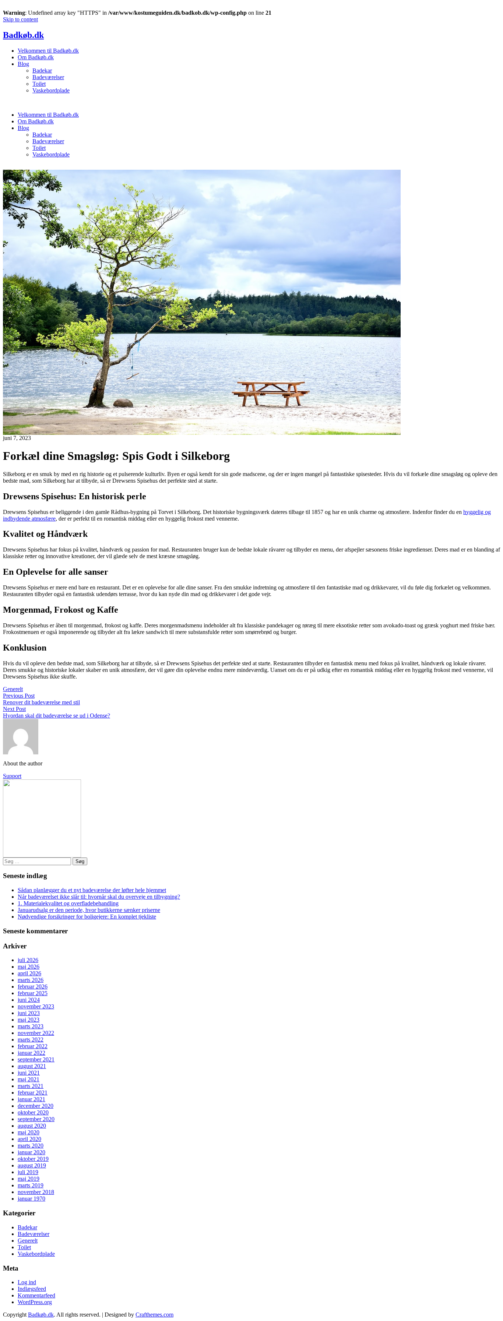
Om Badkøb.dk (36, 57)
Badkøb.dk (23, 35)
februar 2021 (33, 1092)
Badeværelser (48, 77)
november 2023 (36, 1006)
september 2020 (36, 1119)
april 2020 (29, 1139)
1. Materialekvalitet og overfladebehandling (68, 903)
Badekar (42, 70)
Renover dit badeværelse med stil (41, 702)
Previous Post (19, 696)
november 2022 (36, 1033)
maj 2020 (28, 1132)
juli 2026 (28, 960)
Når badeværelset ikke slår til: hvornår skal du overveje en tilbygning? (99, 897)
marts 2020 (30, 1145)
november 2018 (36, 1192)
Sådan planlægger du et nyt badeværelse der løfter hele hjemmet (92, 890)
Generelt (13, 689)
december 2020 (35, 1106)
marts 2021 (30, 1086)
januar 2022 (31, 1053)
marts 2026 (30, 980)
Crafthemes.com (154, 1314)
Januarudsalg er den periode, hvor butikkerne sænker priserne (89, 910)
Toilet (39, 84)
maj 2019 (28, 1179)
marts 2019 (30, 1185)
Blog (23, 64)
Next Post (14, 709)
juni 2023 (29, 1013)
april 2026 (29, 973)
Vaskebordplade (51, 90)
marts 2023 (30, 1026)
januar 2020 (31, 1152)
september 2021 (36, 1059)
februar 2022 (33, 1046)
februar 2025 (33, 993)
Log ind (27, 1282)
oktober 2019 (33, 1159)
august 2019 (32, 1165)
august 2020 (32, 1126)
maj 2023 (28, 1020)
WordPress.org (35, 1302)
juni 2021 (29, 1073)
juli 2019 (28, 1172)
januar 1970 (31, 1198)
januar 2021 (31, 1099)
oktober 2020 (33, 1112)
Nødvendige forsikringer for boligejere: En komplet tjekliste (87, 916)
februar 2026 (33, 986)
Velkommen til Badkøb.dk (48, 50)
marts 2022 (30, 1039)
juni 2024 (29, 1000)
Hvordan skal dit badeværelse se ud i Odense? (56, 715)
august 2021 (32, 1066)
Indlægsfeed (32, 1289)
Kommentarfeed (36, 1295)
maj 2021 (28, 1079)
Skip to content (20, 19)
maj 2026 (28, 967)
